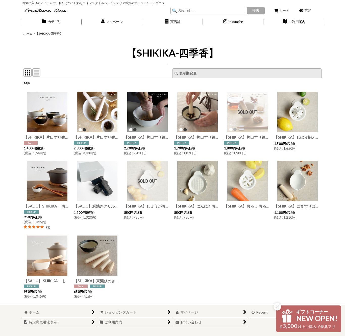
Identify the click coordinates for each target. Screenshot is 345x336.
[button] (172, 22)
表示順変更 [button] (188, 73)
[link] (37, 227)
